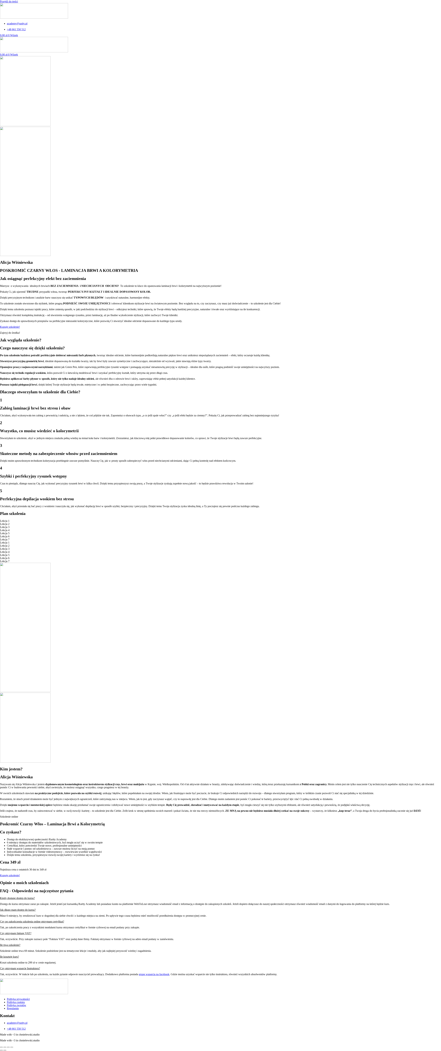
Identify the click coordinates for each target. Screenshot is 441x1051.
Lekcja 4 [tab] (4, 530)
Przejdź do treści (9, 1)
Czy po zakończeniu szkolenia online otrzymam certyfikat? (32, 921)
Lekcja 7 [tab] (4, 539)
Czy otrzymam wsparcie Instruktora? (20, 968)
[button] (220, 898)
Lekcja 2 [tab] (4, 523)
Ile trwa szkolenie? (10, 945)
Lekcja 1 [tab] (4, 520)
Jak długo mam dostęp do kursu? (18, 909)
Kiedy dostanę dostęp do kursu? (17, 898)
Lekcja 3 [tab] (4, 527)
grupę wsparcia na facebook (154, 974)
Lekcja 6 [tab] (4, 536)
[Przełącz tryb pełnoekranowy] (4, 1047)
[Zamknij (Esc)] (11, 1047)
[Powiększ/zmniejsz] (1, 1047)
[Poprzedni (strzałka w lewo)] (1, 1050)
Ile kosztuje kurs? (9, 956)
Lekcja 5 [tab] (4, 533)
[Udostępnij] (8, 1047)
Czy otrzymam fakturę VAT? (15, 933)
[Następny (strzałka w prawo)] (4, 1050)
